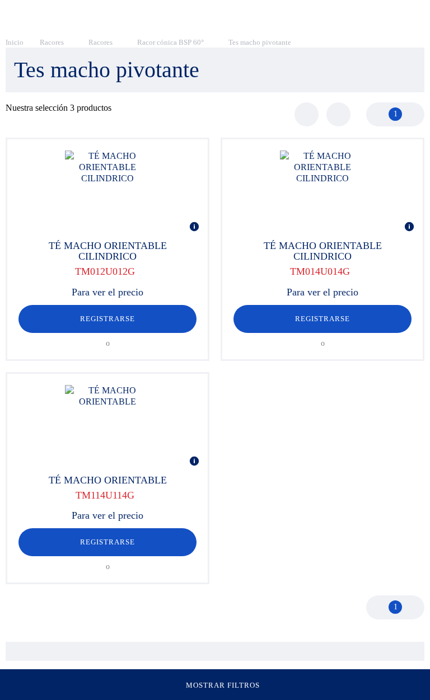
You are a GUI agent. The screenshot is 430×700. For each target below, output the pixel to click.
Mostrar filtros (223, 685)
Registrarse (107, 318)
